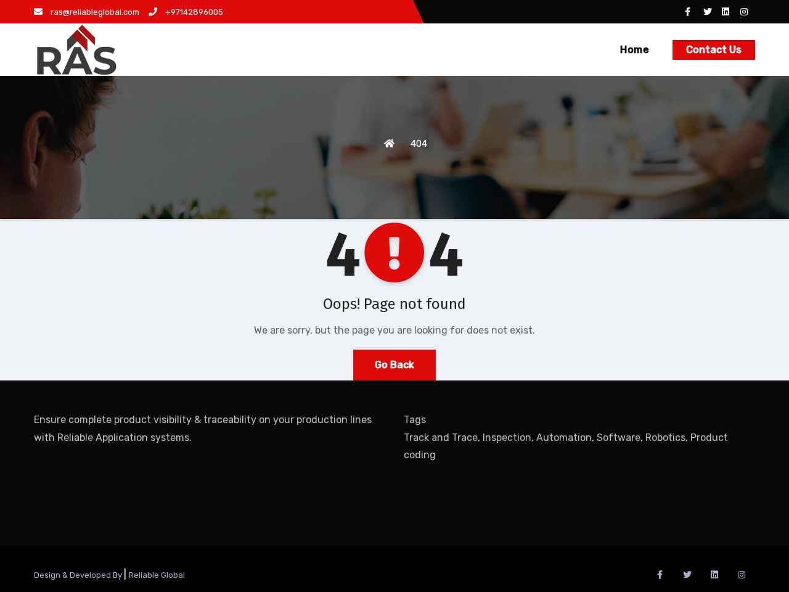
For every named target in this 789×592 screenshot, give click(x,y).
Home (634, 50)
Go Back (394, 365)
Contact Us (714, 50)
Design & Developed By (79, 575)
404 (419, 143)
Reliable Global (157, 575)
